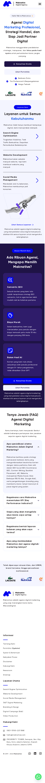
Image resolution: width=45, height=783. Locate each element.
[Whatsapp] (29, 753)
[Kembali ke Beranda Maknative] (15, 3)
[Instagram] (40, 753)
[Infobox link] (22, 139)
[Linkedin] (35, 753)
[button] (40, 4)
